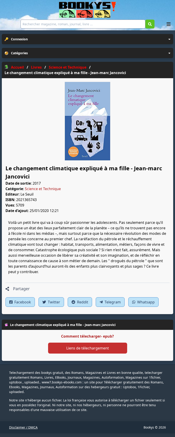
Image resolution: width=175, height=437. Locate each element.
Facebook (22, 302)
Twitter (53, 302)
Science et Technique (43, 188)
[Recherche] (149, 24)
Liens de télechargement (87, 348)
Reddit (82, 302)
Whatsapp (145, 302)
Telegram (112, 302)
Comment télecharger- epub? (87, 336)
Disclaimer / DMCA (23, 427)
